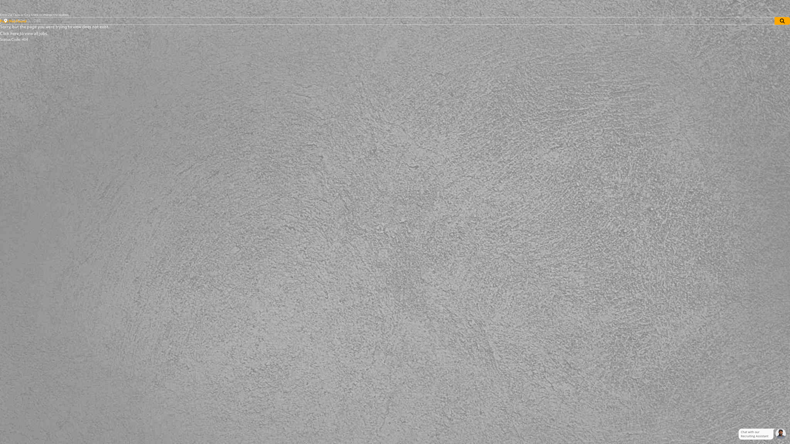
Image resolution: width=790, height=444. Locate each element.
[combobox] (395, 21)
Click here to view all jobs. (24, 33)
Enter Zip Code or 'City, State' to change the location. (35, 15)
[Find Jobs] (782, 21)
